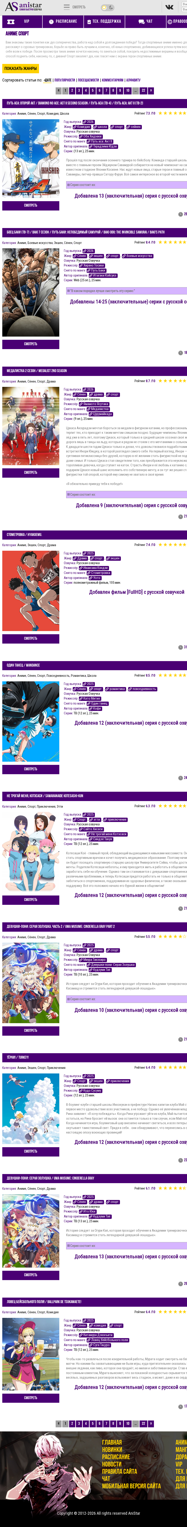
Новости (112, 1464)
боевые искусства (139, 256)
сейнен (135, 127)
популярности (65, 81)
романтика (117, 689)
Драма (51, 381)
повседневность (144, 689)
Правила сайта (119, 1472)
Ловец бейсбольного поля (109, 1340)
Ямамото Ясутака (95, 404)
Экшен (58, 243)
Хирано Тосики (93, 265)
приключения (117, 820)
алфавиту (133, 81)
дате (48, 81)
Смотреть (30, 206)
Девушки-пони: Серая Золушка (113, 965)
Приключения (46, 806)
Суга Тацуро (101, 1345)
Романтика (78, 675)
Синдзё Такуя (102, 839)
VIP (179, 1464)
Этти (60, 806)
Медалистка (100, 409)
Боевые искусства (40, 243)
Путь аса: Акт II (101, 141)
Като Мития (91, 698)
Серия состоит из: (83, 185)
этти (97, 820)
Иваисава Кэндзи (95, 568)
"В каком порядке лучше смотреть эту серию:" (102, 291)
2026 (90, 122)
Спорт (41, 113)
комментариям (112, 81)
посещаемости (88, 81)
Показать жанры (21, 68)
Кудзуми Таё (101, 970)
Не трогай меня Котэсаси (108, 834)
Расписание (116, 1457)
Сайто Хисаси (93, 829)
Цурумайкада (102, 414)
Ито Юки (89, 1211)
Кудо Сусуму (92, 1091)
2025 (90, 553)
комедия (100, 1325)
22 (143, 91)
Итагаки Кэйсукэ (104, 275)
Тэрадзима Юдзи (105, 146)
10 (127, 91)
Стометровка (100, 573)
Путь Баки (98, 270)
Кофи (97, 708)
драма (98, 394)
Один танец (99, 703)
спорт (119, 127)
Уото (96, 578)
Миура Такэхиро (94, 960)
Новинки (112, 1450)
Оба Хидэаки (92, 136)
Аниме (21, 113)
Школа (64, 113)
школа (102, 127)
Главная (112, 1442)
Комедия (53, 113)
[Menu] (67, 7)
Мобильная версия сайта (131, 1486)
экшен (98, 256)
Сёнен (32, 113)
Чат (106, 1479)
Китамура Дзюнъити (97, 1335)
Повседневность (58, 675)
